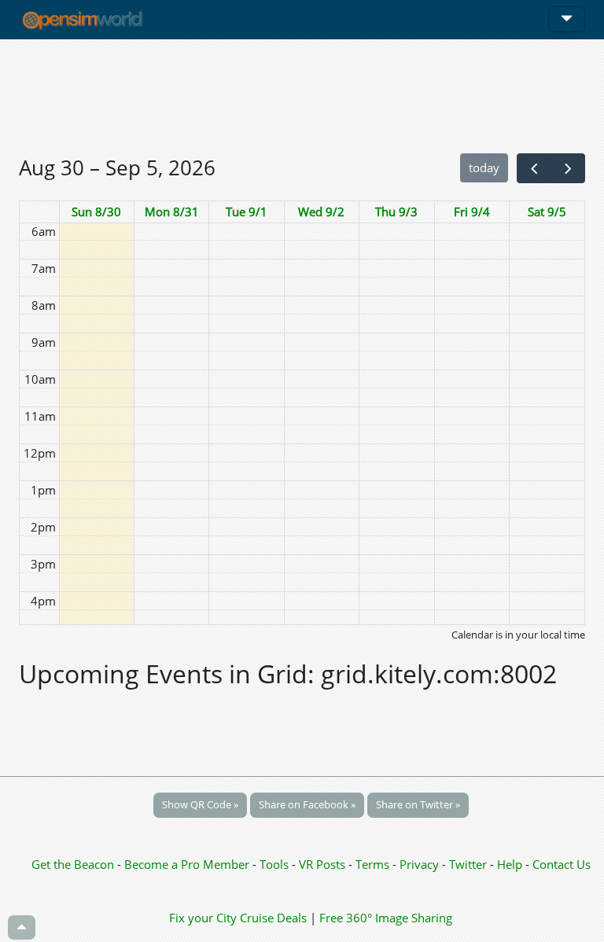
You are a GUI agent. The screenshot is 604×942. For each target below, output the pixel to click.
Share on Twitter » (418, 804)
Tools (276, 864)
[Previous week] (534, 168)
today (484, 167)
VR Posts (323, 864)
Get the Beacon (72, 864)
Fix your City (203, 917)
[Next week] (568, 168)
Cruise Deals (273, 917)
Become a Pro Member (188, 864)
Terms (373, 864)
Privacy (419, 864)
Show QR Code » (200, 804)
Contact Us (561, 864)
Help (509, 864)
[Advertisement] (302, 96)
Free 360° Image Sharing (385, 917)
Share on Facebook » (307, 804)
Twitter (468, 864)
